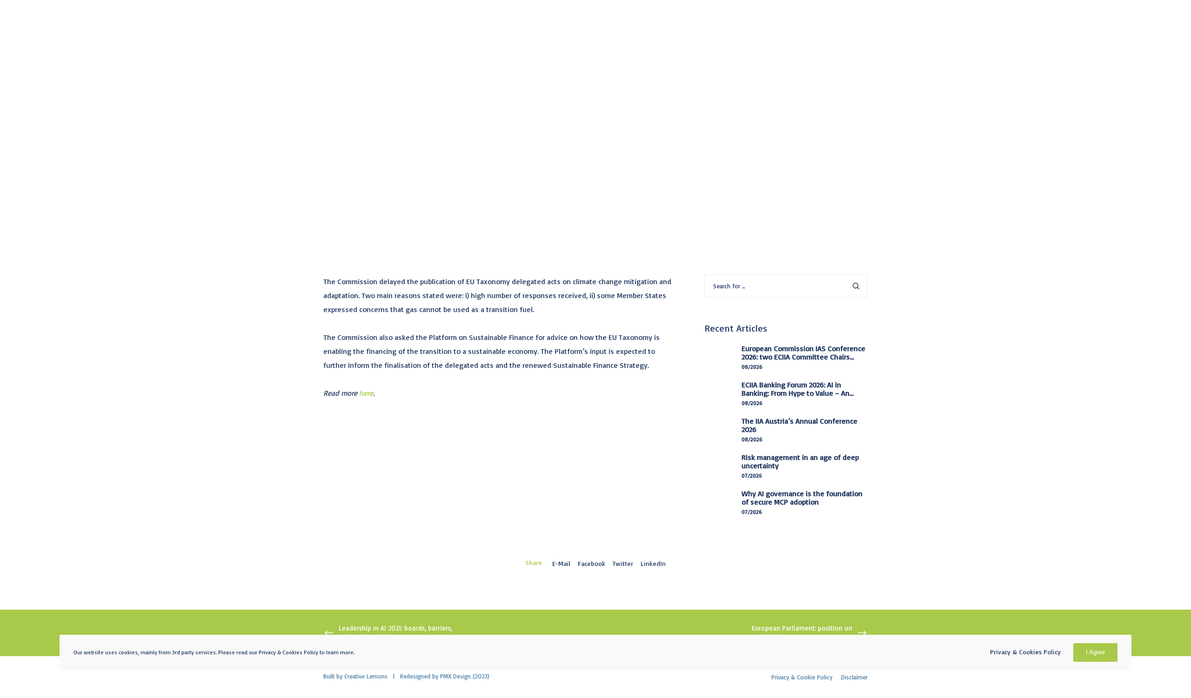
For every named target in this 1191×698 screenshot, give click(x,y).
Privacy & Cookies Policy (1025, 652)
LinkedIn (653, 563)
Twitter (623, 563)
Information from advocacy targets (386, 67)
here (366, 393)
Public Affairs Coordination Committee (522, 67)
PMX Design (455, 676)
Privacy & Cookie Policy (801, 677)
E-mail (561, 563)
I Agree (1095, 652)
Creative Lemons (366, 676)
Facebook (591, 563)
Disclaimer (854, 677)
